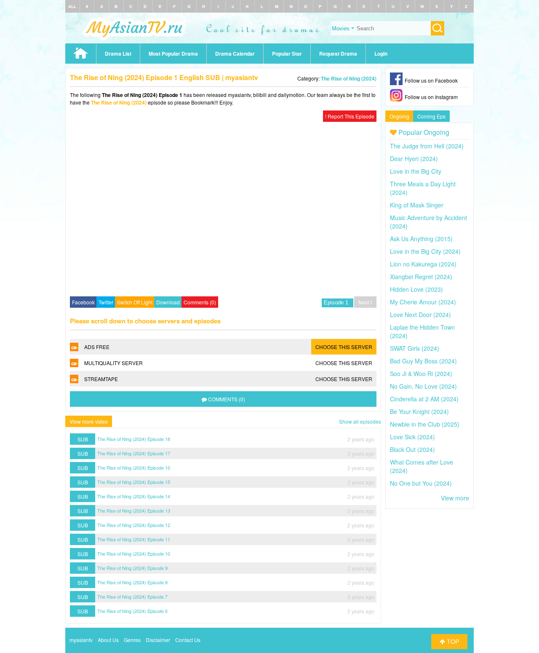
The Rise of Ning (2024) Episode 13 (133, 510)
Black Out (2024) (412, 449)
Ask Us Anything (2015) (421, 238)
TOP (452, 641)
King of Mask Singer (416, 205)
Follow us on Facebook (431, 80)
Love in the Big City (415, 171)
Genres (132, 639)
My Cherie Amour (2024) (423, 302)
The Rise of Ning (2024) (348, 78)
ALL (72, 6)
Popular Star (287, 53)
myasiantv (81, 639)
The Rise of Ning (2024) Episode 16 (133, 467)
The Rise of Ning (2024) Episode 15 (133, 481)
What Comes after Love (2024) (421, 466)
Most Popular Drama (173, 53)
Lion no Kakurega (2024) (423, 264)
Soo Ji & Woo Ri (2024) (421, 373)
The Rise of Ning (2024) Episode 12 (133, 524)
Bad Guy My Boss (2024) (423, 361)
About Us (108, 639)
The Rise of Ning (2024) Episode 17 (133, 453)
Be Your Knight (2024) (419, 411)
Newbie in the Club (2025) (424, 424)
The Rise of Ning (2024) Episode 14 (133, 496)
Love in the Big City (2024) (425, 251)
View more (455, 498)
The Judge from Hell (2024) (427, 146)
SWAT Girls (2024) (414, 348)
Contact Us (187, 639)
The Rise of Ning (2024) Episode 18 (133, 438)
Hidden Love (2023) (416, 289)
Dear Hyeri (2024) (414, 158)
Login (380, 53)
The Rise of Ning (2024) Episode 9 (132, 567)
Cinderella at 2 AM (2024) (424, 399)
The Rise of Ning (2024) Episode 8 (132, 582)
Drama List (118, 53)
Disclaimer (158, 639)
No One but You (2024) (421, 483)
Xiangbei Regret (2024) (421, 276)
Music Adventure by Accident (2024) (428, 221)
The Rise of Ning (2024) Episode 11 (133, 539)
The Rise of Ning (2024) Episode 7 (132, 596)
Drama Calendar (235, 53)
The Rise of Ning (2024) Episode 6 (132, 610)
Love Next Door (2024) (420, 314)
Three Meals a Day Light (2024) (423, 188)
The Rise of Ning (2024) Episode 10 (133, 553)
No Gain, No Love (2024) (423, 386)
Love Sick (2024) (412, 437)
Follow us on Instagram (431, 96)
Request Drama (338, 53)
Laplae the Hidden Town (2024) (422, 331)
